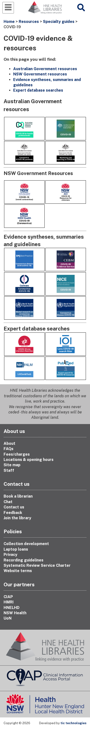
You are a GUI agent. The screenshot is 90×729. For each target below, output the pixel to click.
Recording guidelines (23, 560)
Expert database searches (38, 90)
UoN (8, 618)
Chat (8, 502)
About (9, 443)
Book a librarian (18, 496)
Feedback (13, 512)
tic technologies (73, 723)
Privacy (10, 554)
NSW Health (15, 613)
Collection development (26, 543)
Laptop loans (16, 549)
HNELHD (11, 607)
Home (9, 21)
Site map (12, 465)
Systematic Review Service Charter (37, 565)
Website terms (18, 570)
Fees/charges (17, 454)
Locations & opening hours (29, 459)
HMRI (9, 602)
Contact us (14, 507)
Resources (29, 21)
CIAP (8, 596)
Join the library (17, 518)
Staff (9, 470)
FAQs (8, 448)
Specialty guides (58, 21)
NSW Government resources (40, 74)
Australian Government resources (45, 69)
